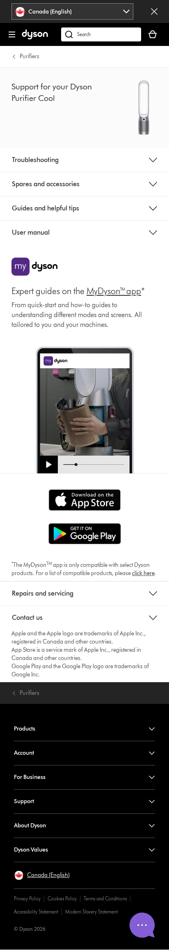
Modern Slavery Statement (91, 912)
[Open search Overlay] (101, 34)
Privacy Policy (27, 898)
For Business (30, 777)
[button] (42, 875)
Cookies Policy (62, 898)
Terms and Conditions (105, 898)
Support (24, 801)
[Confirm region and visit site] (154, 11)
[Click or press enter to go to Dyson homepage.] (35, 37)
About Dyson (30, 825)
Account (24, 752)
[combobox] (72, 11)
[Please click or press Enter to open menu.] (12, 34)
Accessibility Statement (36, 912)
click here (143, 573)
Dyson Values (31, 849)
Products (24, 728)
